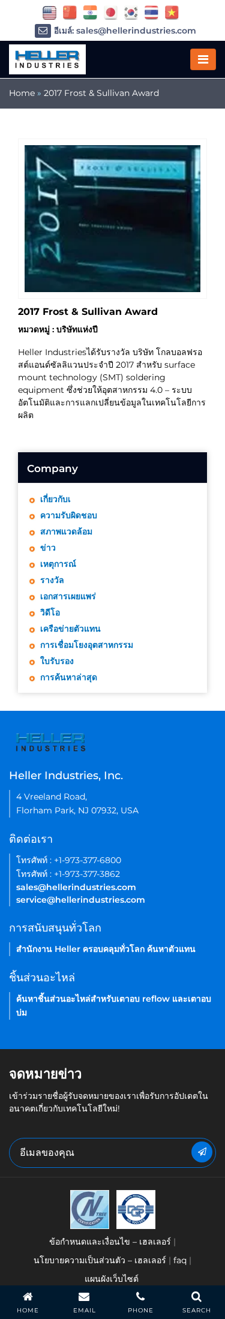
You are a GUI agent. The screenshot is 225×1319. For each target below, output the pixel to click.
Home (22, 93)
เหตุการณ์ (58, 563)
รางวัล (52, 580)
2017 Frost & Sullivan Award (101, 93)
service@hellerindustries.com (80, 899)
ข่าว (48, 547)
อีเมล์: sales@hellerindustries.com (125, 30)
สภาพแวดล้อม (66, 531)
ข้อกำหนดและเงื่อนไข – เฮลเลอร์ (110, 1241)
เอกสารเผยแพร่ (68, 596)
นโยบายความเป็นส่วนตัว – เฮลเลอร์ (100, 1260)
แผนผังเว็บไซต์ (112, 1278)
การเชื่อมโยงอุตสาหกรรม (86, 644)
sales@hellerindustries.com (76, 887)
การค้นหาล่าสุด (68, 677)
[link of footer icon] (90, 1208)
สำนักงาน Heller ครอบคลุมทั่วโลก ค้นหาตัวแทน (106, 949)
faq (180, 1260)
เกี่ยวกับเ (55, 499)
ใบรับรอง (57, 661)
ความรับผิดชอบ (68, 515)
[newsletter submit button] (201, 1151)
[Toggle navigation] (203, 59)
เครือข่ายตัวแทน (70, 628)
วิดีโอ (50, 612)
